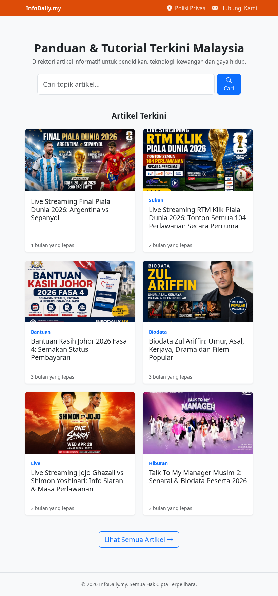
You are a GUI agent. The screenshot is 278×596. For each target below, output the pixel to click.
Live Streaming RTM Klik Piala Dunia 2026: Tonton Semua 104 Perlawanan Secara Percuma (197, 217)
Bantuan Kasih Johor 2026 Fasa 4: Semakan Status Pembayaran (79, 349)
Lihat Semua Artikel (135, 539)
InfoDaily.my (43, 8)
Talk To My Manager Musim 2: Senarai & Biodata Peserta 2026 (198, 476)
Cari (229, 88)
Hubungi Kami (238, 8)
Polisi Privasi (190, 8)
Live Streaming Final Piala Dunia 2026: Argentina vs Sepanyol (70, 209)
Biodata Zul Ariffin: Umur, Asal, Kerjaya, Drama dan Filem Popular (196, 349)
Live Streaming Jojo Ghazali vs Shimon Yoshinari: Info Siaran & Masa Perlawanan (77, 480)
